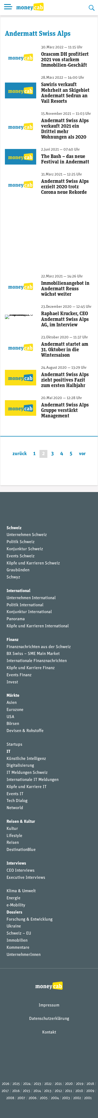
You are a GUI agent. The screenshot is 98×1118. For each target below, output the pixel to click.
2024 (26, 1084)
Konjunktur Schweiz (25, 549)
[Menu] (8, 7)
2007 (21, 1098)
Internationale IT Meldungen (33, 780)
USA (10, 717)
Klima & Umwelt (21, 891)
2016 (16, 1091)
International (18, 591)
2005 (44, 1098)
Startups (14, 744)
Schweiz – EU (19, 933)
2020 (69, 1084)
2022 (47, 1084)
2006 (32, 1098)
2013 (47, 1091)
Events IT (15, 794)
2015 (26, 1091)
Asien (12, 703)
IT (8, 752)
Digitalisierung (20, 765)
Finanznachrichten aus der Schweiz (39, 647)
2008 (10, 1098)
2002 (77, 1098)
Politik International (25, 605)
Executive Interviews (26, 878)
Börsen (13, 724)
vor (82, 453)
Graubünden (18, 570)
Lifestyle (14, 836)
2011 (68, 1091)
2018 (90, 1084)
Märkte (13, 695)
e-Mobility (16, 905)
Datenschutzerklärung (49, 1019)
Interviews (16, 863)
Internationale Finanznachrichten (37, 661)
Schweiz (14, 528)
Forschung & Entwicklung (30, 919)
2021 (58, 1084)
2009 (90, 1091)
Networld (15, 808)
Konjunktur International (29, 612)
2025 (16, 1084)
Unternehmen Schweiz (27, 535)
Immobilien (17, 940)
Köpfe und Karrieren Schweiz (33, 563)
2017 (5, 1091)
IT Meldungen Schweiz (27, 773)
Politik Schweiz (21, 542)
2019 (79, 1084)
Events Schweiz (21, 556)
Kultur (12, 829)
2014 (37, 1091)
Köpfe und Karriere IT (27, 787)
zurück (20, 453)
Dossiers (14, 912)
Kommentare (18, 948)
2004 (55, 1098)
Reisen (13, 843)
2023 (37, 1084)
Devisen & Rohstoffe (25, 731)
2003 (66, 1098)
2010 (79, 1091)
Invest (12, 682)
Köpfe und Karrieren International (38, 626)
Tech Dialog (17, 801)
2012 (58, 1091)
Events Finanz (19, 675)
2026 (5, 1084)
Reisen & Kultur (21, 822)
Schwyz (13, 577)
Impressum (49, 1005)
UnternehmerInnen (24, 955)
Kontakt (49, 1032)
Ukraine (14, 926)
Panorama (16, 619)
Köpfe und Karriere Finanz (31, 668)
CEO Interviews (21, 870)
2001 (88, 1098)
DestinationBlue (21, 850)
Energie (13, 898)
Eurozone (15, 710)
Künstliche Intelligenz (26, 759)
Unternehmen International (31, 598)
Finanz (13, 640)
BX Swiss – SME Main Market (33, 654)
